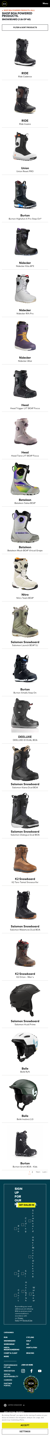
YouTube (40, 1371)
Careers (8, 1380)
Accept (25, 1425)
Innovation (9, 1371)
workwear (9, 1344)
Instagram (23, 1371)
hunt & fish (31, 1348)
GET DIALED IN (26, 1205)
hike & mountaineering (11, 1349)
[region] (25, 1424)
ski (27, 1344)
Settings (24, 1432)
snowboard (9, 1341)
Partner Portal (8, 1385)
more (6, 1356)
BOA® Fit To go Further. (7, 3)
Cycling (30, 1337)
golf (28, 1341)
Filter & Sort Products (25, 27)
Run (5, 1337)
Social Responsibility (10, 1376)
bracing (30, 1353)
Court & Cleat (10, 1353)
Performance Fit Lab (10, 1366)
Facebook (31, 1371)
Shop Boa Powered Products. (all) (19, 10)
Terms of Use (27, 1320)
